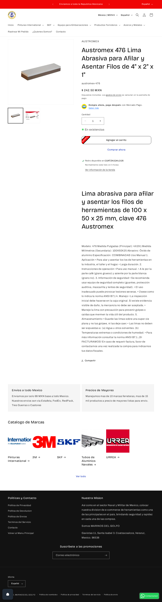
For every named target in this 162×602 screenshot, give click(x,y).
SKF (60, 457)
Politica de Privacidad (19, 505)
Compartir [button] (90, 360)
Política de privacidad (70, 595)
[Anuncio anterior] (52, 4)
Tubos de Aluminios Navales (88, 460)
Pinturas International (17, 459)
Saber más (94, 108)
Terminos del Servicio (19, 522)
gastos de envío (114, 95)
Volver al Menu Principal (21, 533)
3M (34, 457)
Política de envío (111, 595)
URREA (111, 457)
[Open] (7, 594)
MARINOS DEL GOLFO (25, 595)
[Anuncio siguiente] (109, 4)
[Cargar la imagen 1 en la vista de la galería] (15, 115)
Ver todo (81, 476)
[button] (30, 25)
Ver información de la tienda (100, 170)
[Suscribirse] (105, 555)
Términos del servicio (91, 595)
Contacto (13, 527)
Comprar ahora (116, 149)
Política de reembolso (48, 595)
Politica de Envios (17, 516)
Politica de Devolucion (20, 511)
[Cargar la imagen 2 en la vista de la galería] (32, 115)
